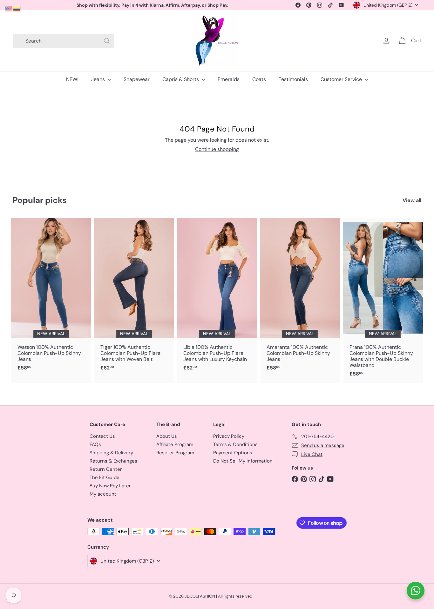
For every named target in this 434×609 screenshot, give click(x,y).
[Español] (17, 8)
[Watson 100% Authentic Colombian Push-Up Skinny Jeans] (51, 297)
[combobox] (63, 41)
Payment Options (232, 453)
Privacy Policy (228, 436)
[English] (9, 8)
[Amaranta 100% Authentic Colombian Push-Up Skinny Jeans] (300, 297)
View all (412, 200)
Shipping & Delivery (111, 453)
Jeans (98, 79)
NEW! (72, 79)
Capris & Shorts (181, 79)
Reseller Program (175, 453)
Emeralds (229, 79)
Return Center (106, 469)
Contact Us (102, 436)
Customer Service (342, 79)
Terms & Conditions (235, 444)
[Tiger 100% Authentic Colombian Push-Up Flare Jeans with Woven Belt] (134, 297)
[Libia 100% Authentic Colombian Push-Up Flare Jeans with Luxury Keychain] (217, 297)
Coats (259, 79)
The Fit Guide (104, 477)
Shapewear (137, 79)
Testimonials (293, 79)
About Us (166, 436)
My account (103, 494)
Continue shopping (217, 149)
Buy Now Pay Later (110, 486)
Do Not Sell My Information (243, 461)
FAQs (95, 444)
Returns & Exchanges (113, 461)
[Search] (106, 41)
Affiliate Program (174, 444)
